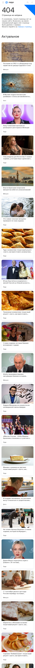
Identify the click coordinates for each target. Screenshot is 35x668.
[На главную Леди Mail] (11, 2)
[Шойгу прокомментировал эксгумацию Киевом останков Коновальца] (17, 367)
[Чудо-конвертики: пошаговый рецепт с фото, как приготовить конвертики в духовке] (17, 243)
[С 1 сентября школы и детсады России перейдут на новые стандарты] (17, 585)
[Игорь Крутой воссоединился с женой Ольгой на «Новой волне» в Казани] (17, 274)
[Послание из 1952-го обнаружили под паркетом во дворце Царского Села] (17, 57)
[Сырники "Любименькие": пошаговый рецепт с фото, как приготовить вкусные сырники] (17, 647)
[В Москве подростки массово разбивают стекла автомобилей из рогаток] (17, 88)
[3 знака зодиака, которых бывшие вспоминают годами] (17, 336)
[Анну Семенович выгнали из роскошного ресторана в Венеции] (17, 119)
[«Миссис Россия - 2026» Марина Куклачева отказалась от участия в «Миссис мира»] (17, 429)
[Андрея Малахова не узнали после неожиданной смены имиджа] (17, 398)
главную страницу (25, 27)
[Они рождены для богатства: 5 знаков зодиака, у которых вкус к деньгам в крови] (17, 150)
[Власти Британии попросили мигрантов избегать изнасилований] (17, 181)
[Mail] (6, 2)
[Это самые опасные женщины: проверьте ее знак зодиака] (17, 212)
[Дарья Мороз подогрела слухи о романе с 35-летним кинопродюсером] (17, 554)
